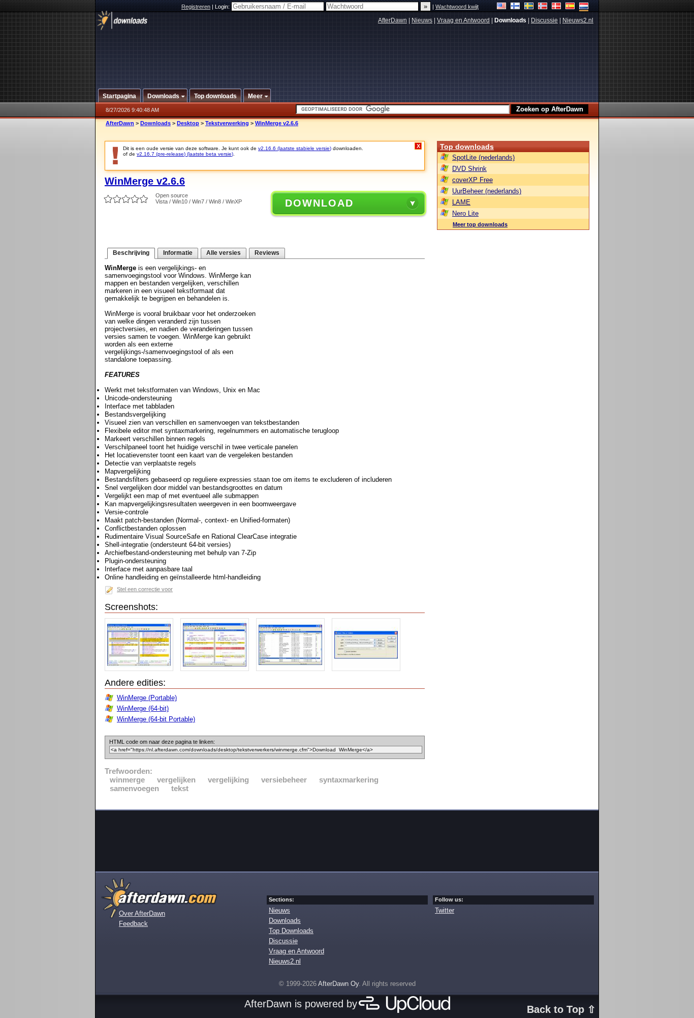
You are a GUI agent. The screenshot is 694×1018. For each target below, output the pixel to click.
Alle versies (223, 252)
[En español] (570, 7)
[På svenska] (529, 7)
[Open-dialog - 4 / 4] (368, 669)
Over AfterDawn (142, 913)
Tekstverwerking (227, 123)
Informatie (178, 252)
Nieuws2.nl (577, 20)
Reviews (267, 252)
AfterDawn (392, 20)
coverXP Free (472, 180)
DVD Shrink (469, 168)
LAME (461, 202)
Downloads (155, 123)
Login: (223, 7)
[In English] (502, 7)
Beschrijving (131, 252)
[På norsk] (543, 7)
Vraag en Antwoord (463, 20)
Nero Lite (465, 213)
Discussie (544, 20)
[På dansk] (556, 7)
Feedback (133, 923)
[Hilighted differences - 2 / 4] (217, 669)
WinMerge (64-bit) (143, 708)
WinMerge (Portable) (147, 698)
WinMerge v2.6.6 (276, 123)
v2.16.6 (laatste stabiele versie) (294, 148)
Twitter (444, 910)
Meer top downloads (480, 224)
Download (319, 203)
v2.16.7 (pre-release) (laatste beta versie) (185, 154)
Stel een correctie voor (145, 589)
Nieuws (422, 20)
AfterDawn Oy (338, 983)
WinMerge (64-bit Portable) (156, 719)
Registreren (195, 7)
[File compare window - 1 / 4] (141, 669)
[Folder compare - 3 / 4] (293, 669)
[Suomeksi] (515, 7)
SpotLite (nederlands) (483, 157)
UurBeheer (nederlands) (486, 191)
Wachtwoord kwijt (457, 7)
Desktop (188, 123)
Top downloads (467, 146)
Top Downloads (291, 931)
